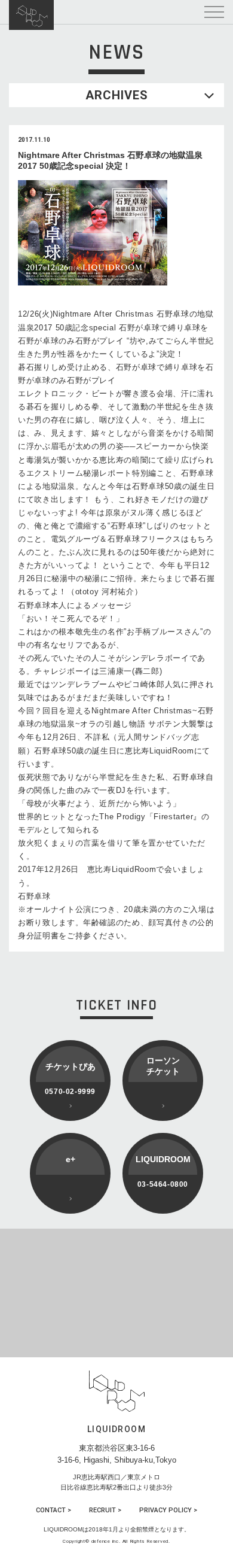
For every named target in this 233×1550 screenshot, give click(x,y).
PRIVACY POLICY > (168, 1510)
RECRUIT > (105, 1510)
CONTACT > (53, 1510)
